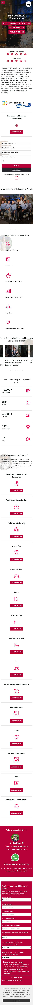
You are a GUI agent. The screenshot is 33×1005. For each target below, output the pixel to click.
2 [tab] (5, 229)
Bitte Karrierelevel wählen (15, 934)
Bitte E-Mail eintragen (8, 918)
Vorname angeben (7, 904)
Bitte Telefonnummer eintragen (11, 925)
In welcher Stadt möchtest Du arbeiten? (13, 953)
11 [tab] (27, 229)
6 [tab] (15, 229)
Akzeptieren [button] (16, 1000)
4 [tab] (10, 229)
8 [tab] (20, 229)
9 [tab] (22, 229)
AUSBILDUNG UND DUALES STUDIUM (16, 23)
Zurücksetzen (16, 170)
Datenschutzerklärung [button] (20, 996)
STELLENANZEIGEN (16, 32)
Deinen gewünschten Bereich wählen (12, 944)
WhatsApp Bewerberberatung (16, 864)
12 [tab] (30, 229)
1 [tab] (3, 229)
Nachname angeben (8, 911)
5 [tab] (13, 229)
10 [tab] (25, 229)
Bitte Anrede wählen (8, 897)
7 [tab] (18, 229)
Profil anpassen (17, 980)
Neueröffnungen (16, 28)
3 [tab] (8, 229)
